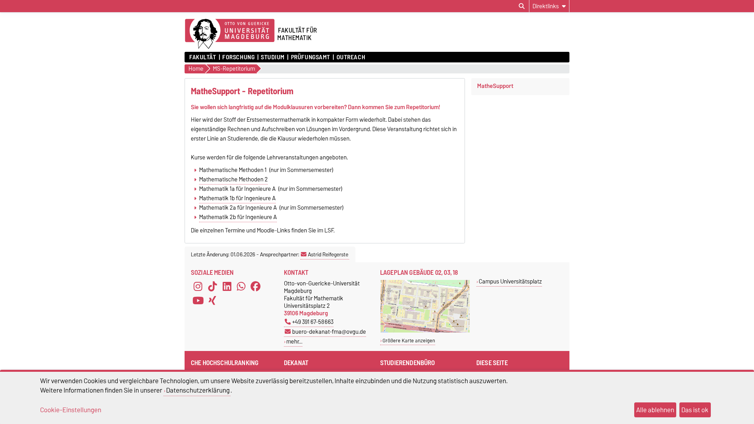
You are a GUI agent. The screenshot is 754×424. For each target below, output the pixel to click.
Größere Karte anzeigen (408, 340)
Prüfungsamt (310, 57)
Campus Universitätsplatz (510, 281)
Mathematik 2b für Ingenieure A (238, 217)
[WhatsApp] (241, 287)
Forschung (238, 57)
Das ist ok (694, 409)
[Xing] (212, 301)
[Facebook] (256, 287)
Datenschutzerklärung (198, 390)
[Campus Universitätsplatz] (425, 331)
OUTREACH (351, 57)
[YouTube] (198, 301)
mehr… (294, 341)
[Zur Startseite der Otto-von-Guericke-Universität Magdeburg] (230, 34)
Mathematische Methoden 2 (233, 179)
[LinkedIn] (227, 287)
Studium (273, 57)
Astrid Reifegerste (328, 254)
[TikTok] (212, 287)
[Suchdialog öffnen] (522, 6)
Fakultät (202, 57)
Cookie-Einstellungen (70, 409)
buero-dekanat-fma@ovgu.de (329, 331)
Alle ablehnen (655, 409)
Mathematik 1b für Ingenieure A (237, 198)
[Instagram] (198, 287)
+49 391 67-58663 (312, 322)
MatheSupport (495, 86)
